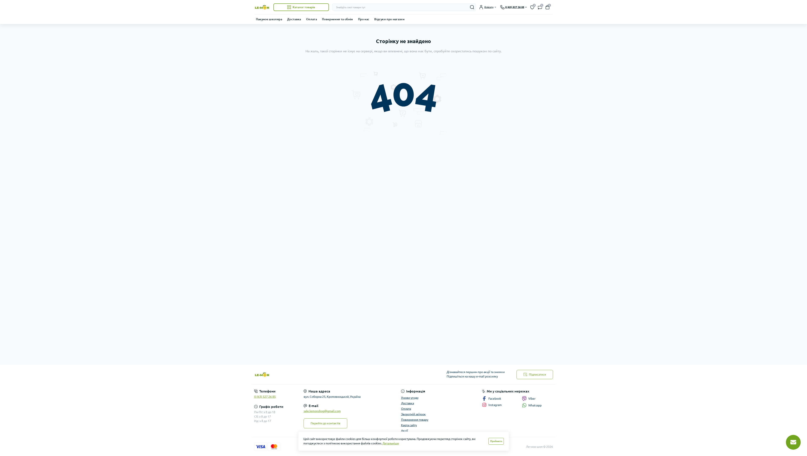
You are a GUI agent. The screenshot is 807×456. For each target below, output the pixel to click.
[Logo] (262, 7)
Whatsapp (535, 405)
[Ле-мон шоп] (327, 374)
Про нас (363, 19)
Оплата (311, 19)
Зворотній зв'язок (413, 414)
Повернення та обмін (337, 19)
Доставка (294, 19)
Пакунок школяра (269, 19)
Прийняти (496, 441)
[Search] (472, 7)
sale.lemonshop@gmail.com (322, 411)
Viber (531, 398)
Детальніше (391, 443)
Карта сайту (409, 425)
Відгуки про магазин (389, 19)
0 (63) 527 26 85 (265, 396)
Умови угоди (409, 397)
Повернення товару (414, 419)
